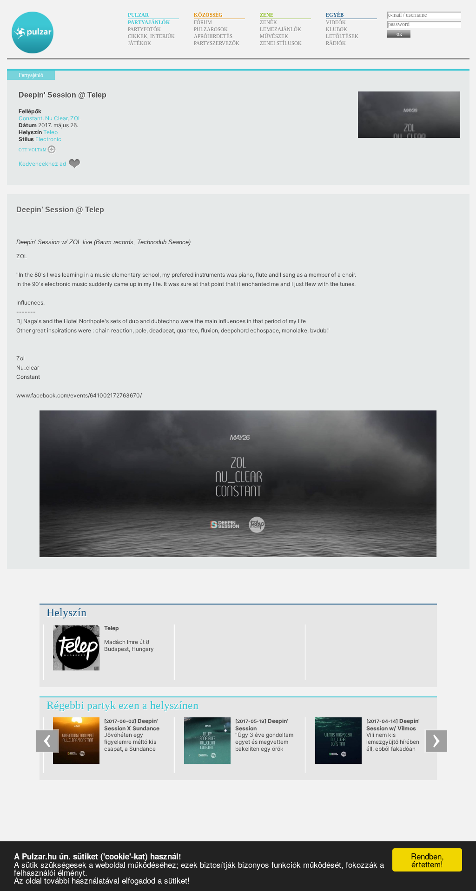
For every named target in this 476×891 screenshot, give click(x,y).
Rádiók (336, 43)
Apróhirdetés (213, 36)
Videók (336, 22)
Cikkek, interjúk (151, 36)
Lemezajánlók (280, 29)
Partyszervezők (216, 43)
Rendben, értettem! (427, 860)
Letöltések (342, 36)
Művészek (274, 36)
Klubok (336, 29)
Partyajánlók (149, 22)
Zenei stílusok (281, 43)
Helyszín (66, 612)
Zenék (268, 22)
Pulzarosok (211, 29)
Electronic (48, 139)
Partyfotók (144, 29)
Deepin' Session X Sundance (131, 728)
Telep (50, 132)
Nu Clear (56, 118)
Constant (30, 118)
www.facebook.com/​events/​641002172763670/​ (79, 395)
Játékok (139, 43)
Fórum (203, 22)
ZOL (75, 118)
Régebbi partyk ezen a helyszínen (122, 705)
